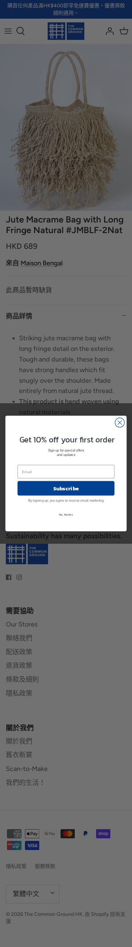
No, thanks (66, 514)
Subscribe (66, 488)
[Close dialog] (120, 422)
